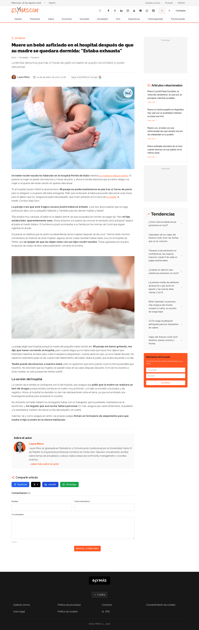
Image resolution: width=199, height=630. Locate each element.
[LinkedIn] (121, 10)
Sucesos (20, 38)
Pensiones (35, 19)
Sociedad (84, 19)
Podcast (169, 3)
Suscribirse (165, 383)
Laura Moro (23, 77)
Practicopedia (178, 19)
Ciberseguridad (155, 19)
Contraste (181, 10)
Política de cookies (68, 611)
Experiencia (134, 19)
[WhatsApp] (147, 10)
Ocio (118, 19)
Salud (51, 19)
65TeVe (181, 3)
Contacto (107, 604)
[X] (115, 10)
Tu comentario (18, 515)
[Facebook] (108, 10)
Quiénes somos (152, 3)
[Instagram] (127, 10)
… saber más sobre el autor (44, 464)
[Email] (140, 10)
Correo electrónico (82, 501)
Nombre (15, 501)
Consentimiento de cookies (160, 604)
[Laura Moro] (14, 77)
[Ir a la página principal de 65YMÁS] (25, 10)
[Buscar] (100, 11)
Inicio (14, 57)
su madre (111, 197)
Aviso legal (19, 611)
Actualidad (102, 19)
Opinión (18, 19)
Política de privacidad (69, 604)
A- (162, 10)
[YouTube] (134, 10)
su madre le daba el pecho (113, 175)
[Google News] (153, 10)
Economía (67, 19)
